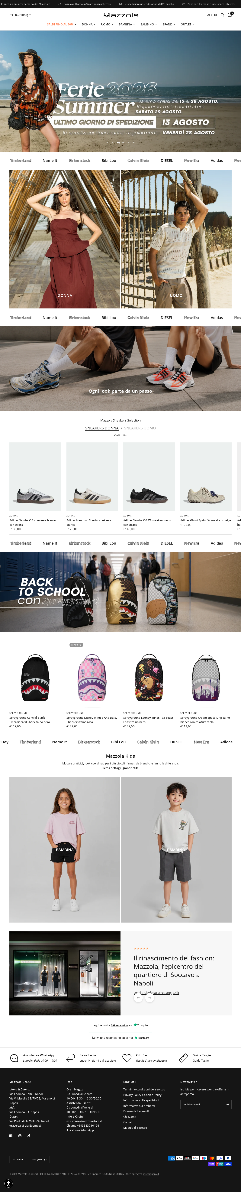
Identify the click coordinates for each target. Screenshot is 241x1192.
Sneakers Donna (102, 426)
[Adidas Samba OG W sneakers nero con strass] (149, 474)
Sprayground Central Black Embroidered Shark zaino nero (29, 718)
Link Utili (130, 1082)
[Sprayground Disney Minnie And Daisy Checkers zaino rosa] (92, 672)
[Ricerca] (222, 15)
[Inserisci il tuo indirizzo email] (228, 1104)
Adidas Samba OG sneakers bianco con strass (32, 520)
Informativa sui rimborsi (139, 1106)
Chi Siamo (129, 1117)
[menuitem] (61, 24)
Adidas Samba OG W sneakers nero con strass (147, 520)
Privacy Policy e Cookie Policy (142, 1095)
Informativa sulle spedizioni (141, 1100)
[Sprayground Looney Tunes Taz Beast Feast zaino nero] (149, 672)
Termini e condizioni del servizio (144, 1089)
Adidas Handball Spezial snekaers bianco (88, 520)
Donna (87, 24)
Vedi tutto (120, 433)
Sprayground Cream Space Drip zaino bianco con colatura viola (205, 718)
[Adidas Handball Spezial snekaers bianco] (92, 474)
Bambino (147, 24)
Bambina (125, 24)
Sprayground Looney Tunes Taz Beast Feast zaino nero (148, 718)
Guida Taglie (201, 1058)
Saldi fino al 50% (60, 24)
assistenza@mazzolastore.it (84, 1121)
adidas (13, 513)
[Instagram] (22, 1136)
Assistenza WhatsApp (80, 1130)
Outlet (186, 24)
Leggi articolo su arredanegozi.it (156, 990)
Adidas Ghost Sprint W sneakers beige (205, 518)
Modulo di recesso (135, 1127)
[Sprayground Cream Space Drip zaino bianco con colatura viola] (206, 672)
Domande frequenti (136, 1111)
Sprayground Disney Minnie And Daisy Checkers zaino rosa (91, 718)
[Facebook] (13, 1136)
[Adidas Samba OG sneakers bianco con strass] (35, 474)
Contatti (128, 1122)
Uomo (105, 24)
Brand (167, 24)
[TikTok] (31, 1136)
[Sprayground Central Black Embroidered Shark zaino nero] (35, 672)
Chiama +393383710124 (82, 1125)
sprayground (18, 710)
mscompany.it (151, 1174)
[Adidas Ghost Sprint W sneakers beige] (206, 474)
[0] (229, 15)
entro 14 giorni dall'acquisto (98, 1058)
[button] (8, 1183)
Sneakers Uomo (140, 426)
